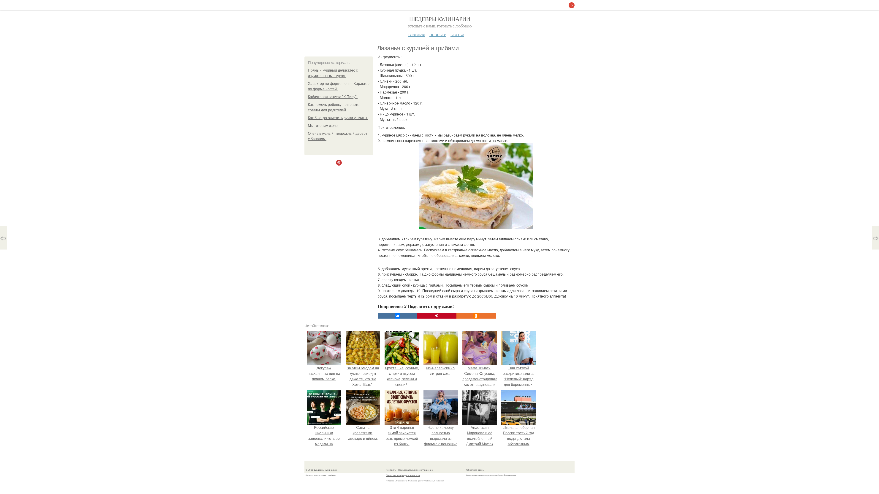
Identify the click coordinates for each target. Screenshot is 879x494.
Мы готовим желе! (323, 126)
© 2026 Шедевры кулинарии (321, 469)
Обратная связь (475, 469)
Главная (416, 34)
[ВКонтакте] (397, 316)
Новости (437, 34)
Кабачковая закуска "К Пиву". (333, 97)
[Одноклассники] (476, 316)
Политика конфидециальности (403, 475)
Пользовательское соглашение (415, 469)
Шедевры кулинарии (439, 19)
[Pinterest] (436, 316)
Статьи (457, 34)
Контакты (391, 469)
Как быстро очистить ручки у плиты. (338, 118)
